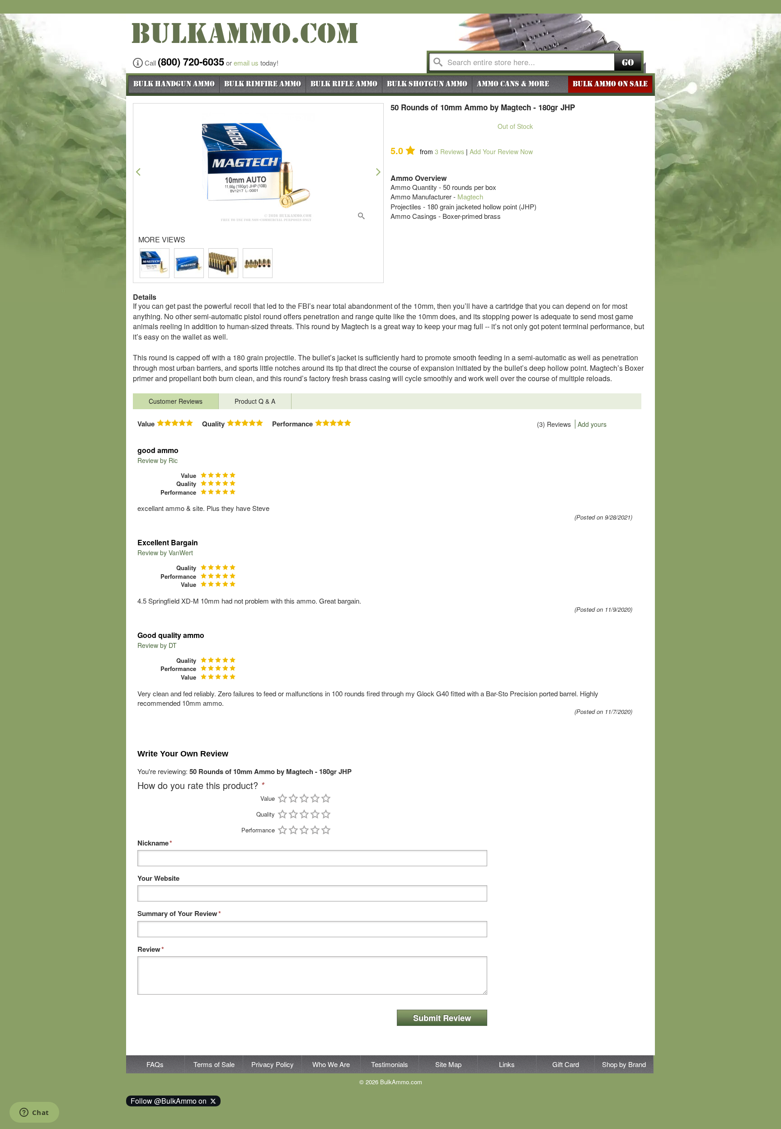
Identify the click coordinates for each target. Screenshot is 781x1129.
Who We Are (331, 1064)
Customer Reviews (175, 401)
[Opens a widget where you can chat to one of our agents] (34, 1113)
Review (148, 949)
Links (507, 1064)
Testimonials (389, 1064)
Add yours (592, 424)
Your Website (158, 878)
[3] (304, 798)
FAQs (155, 1064)
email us (246, 62)
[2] (293, 798)
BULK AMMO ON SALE (610, 84)
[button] (138, 172)
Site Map (448, 1064)
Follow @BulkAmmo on (170, 1101)
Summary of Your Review (177, 913)
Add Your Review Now (501, 151)
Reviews (449, 151)
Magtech (470, 196)
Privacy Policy (272, 1064)
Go (628, 62)
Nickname (153, 843)
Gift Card (565, 1064)
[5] (325, 798)
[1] (282, 798)
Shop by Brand (624, 1064)
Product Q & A (255, 401)
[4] (315, 798)
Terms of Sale (214, 1064)
